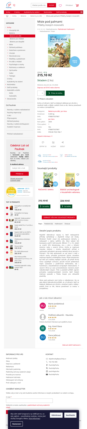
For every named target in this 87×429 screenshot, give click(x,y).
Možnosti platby (11, 358)
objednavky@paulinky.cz (57, 359)
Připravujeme (12, 118)
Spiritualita (13, 70)
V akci (9, 115)
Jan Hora (64, 111)
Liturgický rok (14, 30)
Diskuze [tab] (67, 224)
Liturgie (12, 53)
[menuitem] (8, 12)
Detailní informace (44, 136)
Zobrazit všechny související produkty (59, 217)
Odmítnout (56, 415)
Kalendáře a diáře (13, 90)
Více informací (34, 418)
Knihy (9, 27)
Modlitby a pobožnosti (17, 59)
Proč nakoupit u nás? (13, 383)
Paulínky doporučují (14, 112)
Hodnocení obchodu (13, 377)
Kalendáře (13, 96)
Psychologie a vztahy (16, 64)
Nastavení (16, 424)
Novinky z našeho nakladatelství (18, 110)
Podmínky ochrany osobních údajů (18, 372)
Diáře (11, 93)
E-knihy (9, 79)
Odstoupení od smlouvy (14, 380)
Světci (11, 73)
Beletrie (12, 33)
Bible (11, 44)
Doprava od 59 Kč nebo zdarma (48, 88)
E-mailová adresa (17, 164)
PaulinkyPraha (54, 365)
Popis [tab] (40, 224)
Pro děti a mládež (15, 62)
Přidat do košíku (56, 93)
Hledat (51, 5)
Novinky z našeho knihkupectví (18, 124)
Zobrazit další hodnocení (71, 345)
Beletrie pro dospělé (17, 42)
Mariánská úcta (14, 56)
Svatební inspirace (13, 127)
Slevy (8, 361)
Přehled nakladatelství (15, 134)
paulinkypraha (54, 371)
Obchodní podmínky (13, 369)
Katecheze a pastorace (17, 50)
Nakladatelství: (47, 31)
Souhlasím (70, 415)
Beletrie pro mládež (17, 39)
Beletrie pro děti (15, 36)
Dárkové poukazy (13, 121)
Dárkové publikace (15, 47)
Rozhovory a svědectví (17, 67)
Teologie (12, 76)
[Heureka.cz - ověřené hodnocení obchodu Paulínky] (19, 192)
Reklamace (10, 366)
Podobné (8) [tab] (48, 224)
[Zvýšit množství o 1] (45, 92)
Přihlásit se (19, 174)
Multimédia (11, 84)
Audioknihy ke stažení (15, 82)
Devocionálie (11, 99)
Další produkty (12, 87)
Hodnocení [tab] (58, 224)
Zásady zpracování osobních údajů (16, 179)
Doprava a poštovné (13, 364)
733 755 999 (53, 362)
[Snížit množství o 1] (45, 94)
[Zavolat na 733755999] (16, 5)
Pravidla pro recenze (13, 375)
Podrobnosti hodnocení (66, 29)
